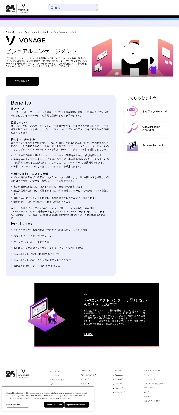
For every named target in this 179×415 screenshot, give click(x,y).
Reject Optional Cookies (77, 405)
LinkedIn (118, 379)
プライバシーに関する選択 (153, 384)
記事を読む (88, 334)
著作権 (146, 397)
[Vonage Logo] (17, 8)
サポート (53, 384)
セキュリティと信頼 (151, 401)
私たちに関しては (87, 375)
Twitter (118, 384)
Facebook (119, 375)
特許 (145, 392)
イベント (84, 379)
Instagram (119, 392)
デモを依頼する (22, 81)
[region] (48, 398)
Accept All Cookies (53, 405)
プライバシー (149, 379)
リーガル (147, 375)
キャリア (84, 384)
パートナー (54, 375)
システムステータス (57, 380)
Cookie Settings (150, 388)
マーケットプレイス (57, 371)
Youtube (118, 388)
